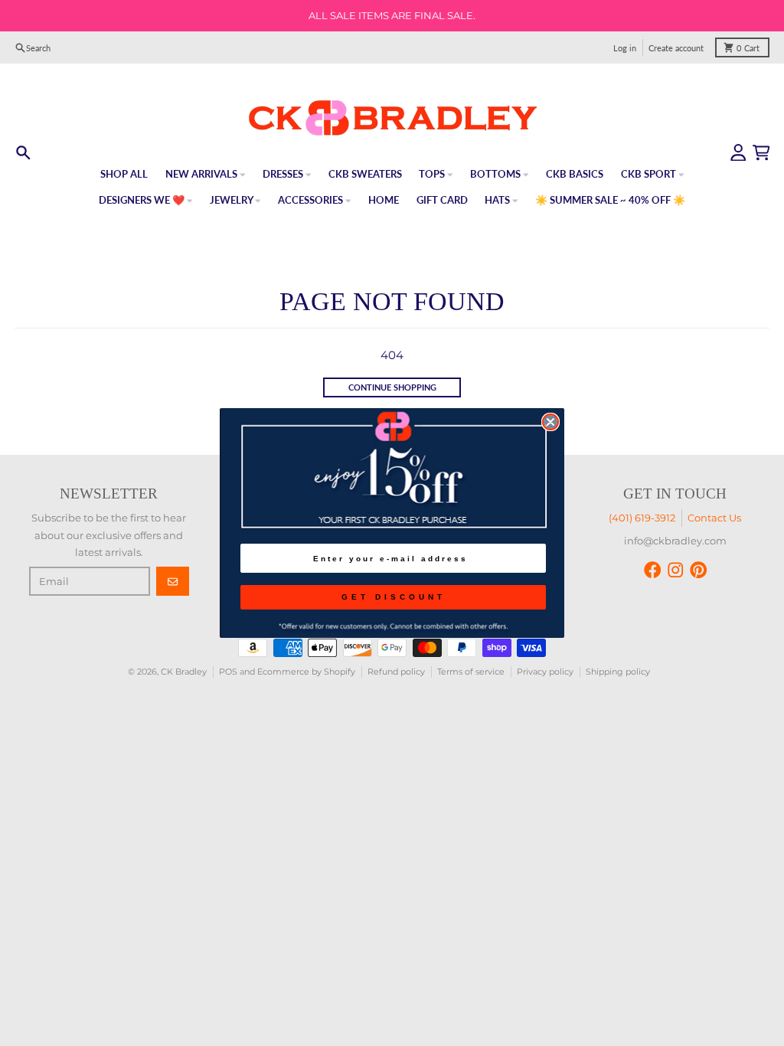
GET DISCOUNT (393, 597)
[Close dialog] (550, 422)
